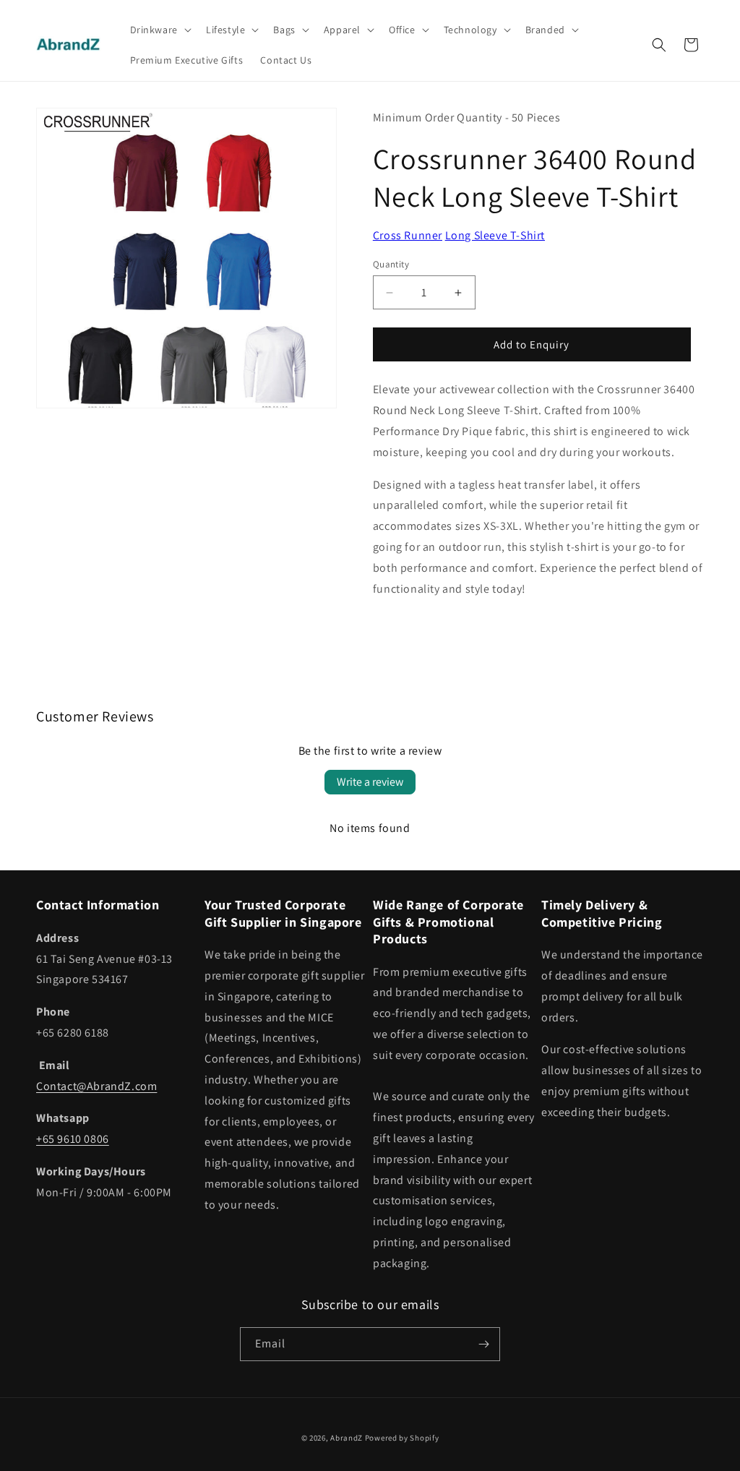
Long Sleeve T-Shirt (495, 235)
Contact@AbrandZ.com (96, 1086)
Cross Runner (407, 235)
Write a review (370, 781)
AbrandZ (346, 1438)
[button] (159, 29)
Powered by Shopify (402, 1438)
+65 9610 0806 (72, 1138)
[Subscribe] (483, 1344)
